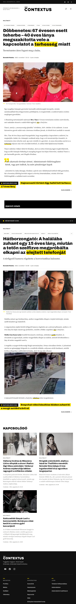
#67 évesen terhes (9, 25)
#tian (38, 25)
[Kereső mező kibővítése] (66, 9)
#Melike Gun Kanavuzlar (31, 233)
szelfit (53, 335)
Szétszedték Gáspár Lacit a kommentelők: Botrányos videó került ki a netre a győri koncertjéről (18, 522)
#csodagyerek (21, 25)
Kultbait (6, 20)
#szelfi (43, 233)
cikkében (36, 398)
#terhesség (31, 25)
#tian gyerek (46, 25)
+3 (71, 233)
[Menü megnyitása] (71, 9)
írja (38, 122)
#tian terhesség (56, 25)
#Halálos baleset (17, 233)
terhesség (7, 144)
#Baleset (6, 233)
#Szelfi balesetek (53, 233)
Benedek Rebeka (8, 57)
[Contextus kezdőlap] (38, 8)
